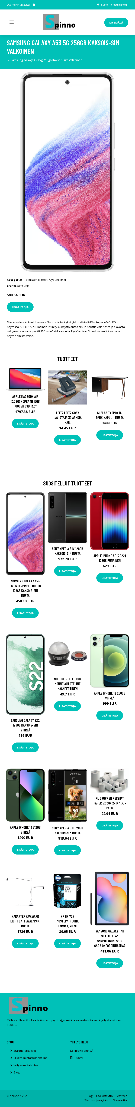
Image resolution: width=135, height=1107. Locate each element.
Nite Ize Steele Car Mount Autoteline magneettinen (67, 684)
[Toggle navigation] (11, 22)
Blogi (17, 1072)
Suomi (104, 4)
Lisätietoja (20, 307)
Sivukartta (120, 1100)
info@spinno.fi (119, 4)
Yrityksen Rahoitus (26, 1065)
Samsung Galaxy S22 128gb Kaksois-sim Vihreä (25, 725)
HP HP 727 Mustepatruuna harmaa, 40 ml (67, 921)
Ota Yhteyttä (104, 1096)
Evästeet (121, 1096)
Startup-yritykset (25, 1051)
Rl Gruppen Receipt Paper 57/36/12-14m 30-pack (110, 803)
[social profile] (34, 4)
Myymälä (116, 22)
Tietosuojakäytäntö (97, 1100)
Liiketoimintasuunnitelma (30, 1058)
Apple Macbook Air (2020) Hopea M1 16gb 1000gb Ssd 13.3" (25, 401)
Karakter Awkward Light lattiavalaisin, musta (25, 921)
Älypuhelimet (57, 280)
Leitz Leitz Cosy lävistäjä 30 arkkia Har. (68, 417)
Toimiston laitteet (35, 280)
